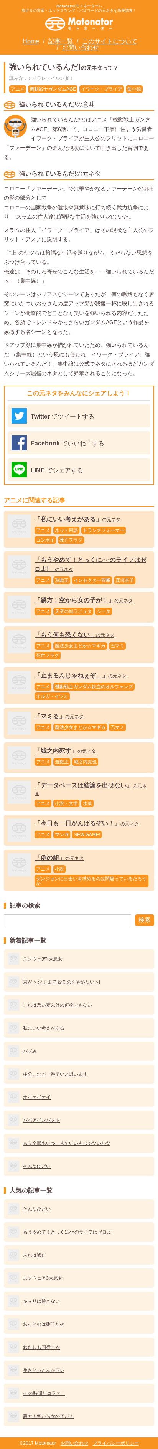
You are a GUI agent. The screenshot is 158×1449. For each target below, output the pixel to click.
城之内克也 (85, 762)
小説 (59, 869)
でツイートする (62, 416)
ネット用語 (66, 530)
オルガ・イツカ (52, 696)
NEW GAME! (87, 834)
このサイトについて (109, 41)
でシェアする (57, 470)
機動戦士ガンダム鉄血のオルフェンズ (94, 686)
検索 (144, 920)
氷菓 (87, 803)
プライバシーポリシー (116, 1443)
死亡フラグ (70, 540)
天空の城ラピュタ (73, 611)
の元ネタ (77, 519)
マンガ (62, 834)
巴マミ (117, 646)
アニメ (18, 89)
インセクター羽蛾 (92, 580)
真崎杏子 (124, 580)
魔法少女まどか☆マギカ (80, 646)
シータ (103, 611)
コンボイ (45, 540)
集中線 (134, 89)
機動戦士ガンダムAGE (53, 89)
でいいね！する (67, 443)
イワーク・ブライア (101, 89)
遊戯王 (62, 580)
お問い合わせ (80, 47)
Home (31, 41)
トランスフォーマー (103, 530)
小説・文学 (66, 803)
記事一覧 (60, 41)
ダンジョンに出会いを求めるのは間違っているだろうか (91, 881)
